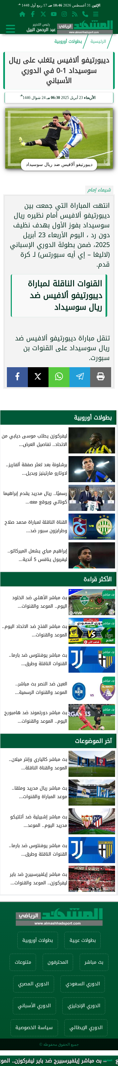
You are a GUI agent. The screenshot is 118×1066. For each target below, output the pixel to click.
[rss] (74, 13)
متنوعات (23, 962)
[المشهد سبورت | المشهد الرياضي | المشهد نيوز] (85, 29)
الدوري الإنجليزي (84, 1005)
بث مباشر (94, 962)
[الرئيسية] (22, 13)
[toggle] (10, 29)
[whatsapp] (59, 377)
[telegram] (79, 377)
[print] (100, 377)
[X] (38, 377)
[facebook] (17, 377)
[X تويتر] (43, 13)
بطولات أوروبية (68, 41)
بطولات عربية (82, 940)
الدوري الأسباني (34, 1005)
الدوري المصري (33, 983)
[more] (95, 13)
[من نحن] (85, 13)
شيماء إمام (99, 190)
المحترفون (58, 962)
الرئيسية (98, 41)
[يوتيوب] (54, 13)
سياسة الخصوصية (34, 1027)
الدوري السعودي (83, 983)
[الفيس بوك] (33, 13)
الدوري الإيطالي (86, 1027)
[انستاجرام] (64, 13)
